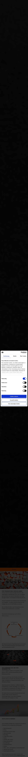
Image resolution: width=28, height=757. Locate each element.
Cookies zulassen (14, 396)
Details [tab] (14, 356)
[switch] (25, 383)
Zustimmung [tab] (6, 356)
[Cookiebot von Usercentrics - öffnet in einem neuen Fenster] (21, 352)
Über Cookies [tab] (23, 356)
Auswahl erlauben (14, 400)
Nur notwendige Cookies (14, 403)
